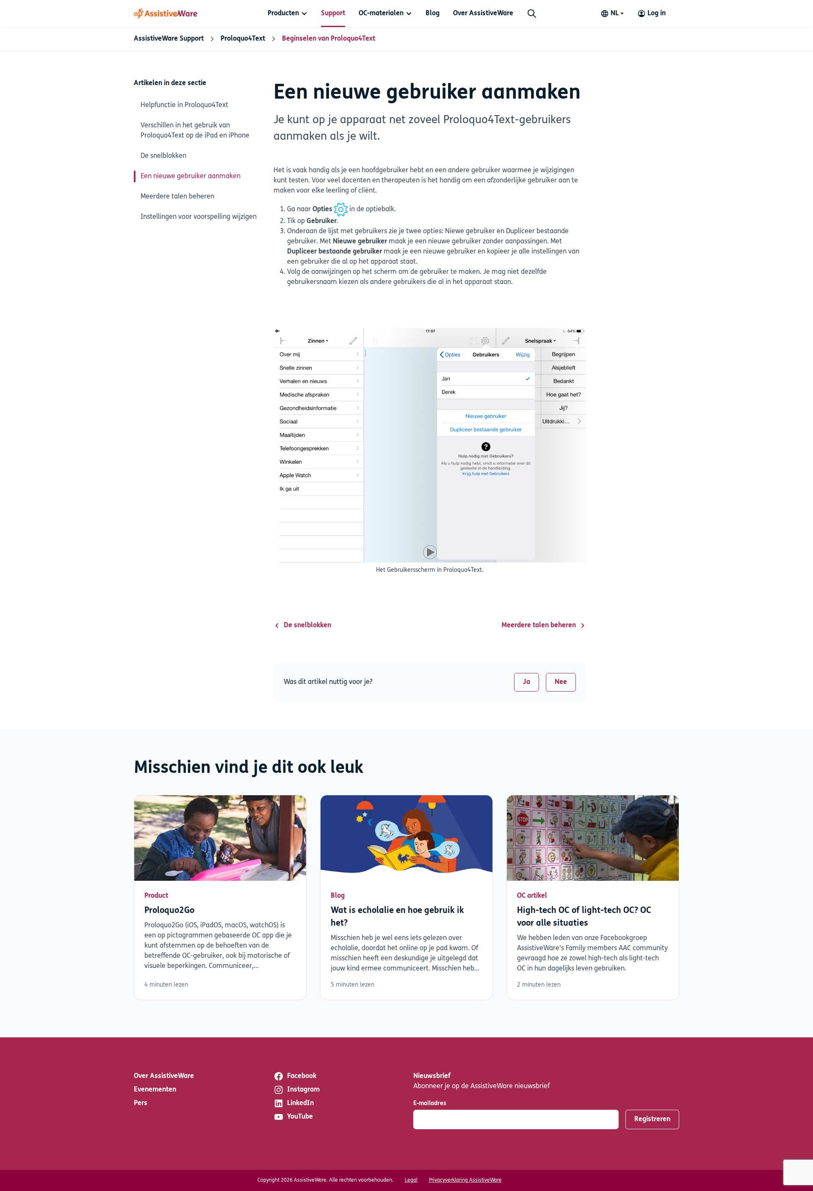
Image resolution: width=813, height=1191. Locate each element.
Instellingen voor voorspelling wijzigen (199, 217)
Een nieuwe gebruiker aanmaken (191, 176)
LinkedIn (300, 1103)
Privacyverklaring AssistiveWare (465, 1180)
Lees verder (220, 897)
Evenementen (155, 1089)
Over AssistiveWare (483, 13)
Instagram (303, 1089)
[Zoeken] (532, 13)
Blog (433, 13)
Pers (140, 1103)
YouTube (300, 1117)
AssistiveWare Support (169, 39)
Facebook (301, 1076)
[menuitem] (287, 13)
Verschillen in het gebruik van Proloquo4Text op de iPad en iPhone (195, 130)
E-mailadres (429, 1103)
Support (333, 13)
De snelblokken (163, 156)
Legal (411, 1180)
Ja (526, 682)
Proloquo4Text (243, 39)
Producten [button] (283, 13)
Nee (561, 682)
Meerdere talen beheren (177, 196)
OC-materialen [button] (381, 13)
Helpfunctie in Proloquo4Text (184, 105)
